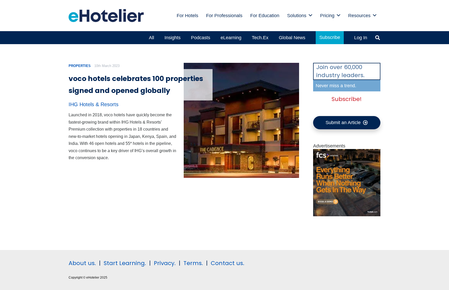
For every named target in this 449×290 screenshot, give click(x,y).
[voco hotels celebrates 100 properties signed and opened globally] (241, 120)
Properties (80, 66)
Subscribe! (347, 99)
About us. (82, 263)
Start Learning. (124, 263)
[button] (310, 15)
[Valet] (347, 214)
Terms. (193, 263)
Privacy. (165, 263)
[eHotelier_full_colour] (106, 15)
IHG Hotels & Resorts (93, 104)
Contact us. (227, 263)
